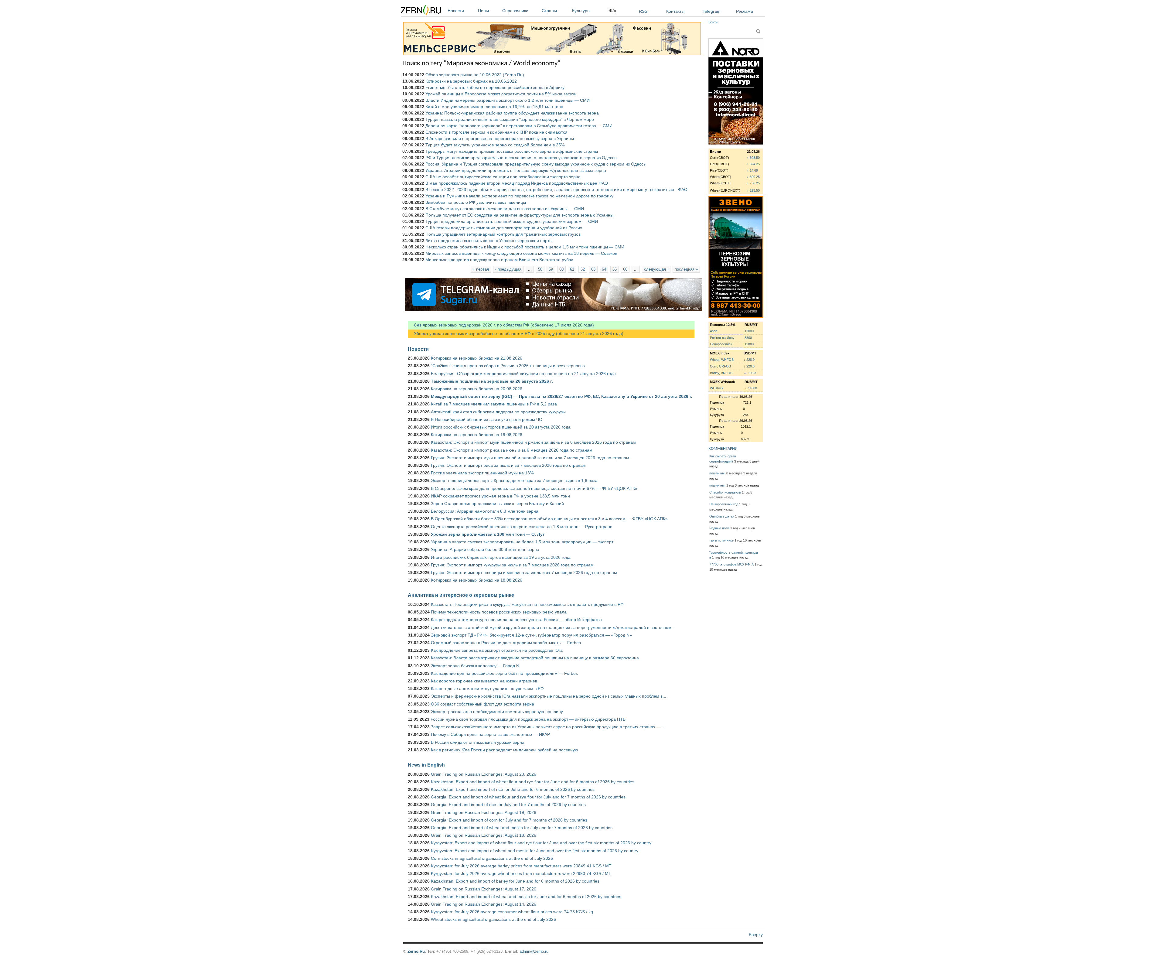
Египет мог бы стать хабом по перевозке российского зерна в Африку (494, 87)
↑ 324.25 (753, 164)
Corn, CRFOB (720, 366)
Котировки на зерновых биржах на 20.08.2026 (476, 388)
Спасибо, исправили (725, 492)
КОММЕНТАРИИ (723, 448)
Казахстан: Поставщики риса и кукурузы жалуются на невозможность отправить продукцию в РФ (527, 604)
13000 (749, 331)
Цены (483, 11)
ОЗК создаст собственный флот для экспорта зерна (482, 704)
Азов (713, 331)
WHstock (717, 388)
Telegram (712, 11)
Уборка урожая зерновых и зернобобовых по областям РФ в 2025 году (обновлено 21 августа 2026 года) (515, 333)
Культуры (581, 11)
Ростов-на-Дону (722, 338)
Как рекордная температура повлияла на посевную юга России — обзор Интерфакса (516, 619)
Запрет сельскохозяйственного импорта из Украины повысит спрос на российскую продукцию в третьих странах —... (547, 726)
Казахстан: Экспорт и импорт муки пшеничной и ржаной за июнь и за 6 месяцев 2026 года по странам (533, 442)
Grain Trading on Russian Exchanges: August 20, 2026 (483, 774)
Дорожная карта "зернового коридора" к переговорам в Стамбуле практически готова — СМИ (518, 125)
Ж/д (612, 11)
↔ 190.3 (750, 373)
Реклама (744, 11)
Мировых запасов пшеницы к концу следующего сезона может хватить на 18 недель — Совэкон (521, 253)
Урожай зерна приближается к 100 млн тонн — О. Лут (488, 534)
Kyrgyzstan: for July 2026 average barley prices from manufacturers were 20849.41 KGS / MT (521, 865)
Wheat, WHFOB (722, 359)
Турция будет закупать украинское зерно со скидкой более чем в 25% (494, 144)
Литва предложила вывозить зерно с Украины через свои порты (488, 240)
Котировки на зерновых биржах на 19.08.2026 (476, 434)
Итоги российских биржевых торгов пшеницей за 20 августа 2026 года (501, 427)
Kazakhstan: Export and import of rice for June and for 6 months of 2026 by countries (513, 789)
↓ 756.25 (753, 183)
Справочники (515, 11)
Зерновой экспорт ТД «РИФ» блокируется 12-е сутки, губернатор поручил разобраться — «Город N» (531, 635)
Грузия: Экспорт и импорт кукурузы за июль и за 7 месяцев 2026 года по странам (512, 564)
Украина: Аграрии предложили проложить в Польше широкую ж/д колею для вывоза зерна (515, 170)
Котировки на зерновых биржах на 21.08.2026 (476, 358)
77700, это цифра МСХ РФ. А (731, 564)
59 (551, 269)
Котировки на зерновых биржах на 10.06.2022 (471, 81)
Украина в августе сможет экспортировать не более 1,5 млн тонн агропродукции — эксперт (522, 541)
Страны (549, 11)
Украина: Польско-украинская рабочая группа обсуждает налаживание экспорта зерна (512, 113)
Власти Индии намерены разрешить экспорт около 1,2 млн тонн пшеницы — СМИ (507, 100)
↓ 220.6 (749, 366)
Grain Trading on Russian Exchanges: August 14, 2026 (483, 904)
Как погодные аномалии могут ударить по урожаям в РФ (487, 688)
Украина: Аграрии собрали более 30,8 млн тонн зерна (485, 549)
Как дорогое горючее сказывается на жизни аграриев (484, 680)
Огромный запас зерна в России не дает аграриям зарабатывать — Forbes (506, 642)
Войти (713, 22)
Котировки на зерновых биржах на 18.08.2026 (476, 580)
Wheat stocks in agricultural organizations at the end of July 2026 (493, 919)
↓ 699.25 (753, 177)
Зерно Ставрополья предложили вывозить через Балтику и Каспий (497, 503)
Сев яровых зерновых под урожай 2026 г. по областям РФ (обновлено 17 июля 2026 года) (501, 325)
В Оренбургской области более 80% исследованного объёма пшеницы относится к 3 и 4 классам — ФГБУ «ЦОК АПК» (549, 518)
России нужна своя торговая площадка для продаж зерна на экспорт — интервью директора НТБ (528, 719)
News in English (426, 764)
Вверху (756, 934)
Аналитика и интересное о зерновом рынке (461, 595)
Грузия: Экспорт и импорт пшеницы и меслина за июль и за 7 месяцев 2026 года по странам (524, 572)
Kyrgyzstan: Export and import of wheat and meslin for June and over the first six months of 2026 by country (534, 850)
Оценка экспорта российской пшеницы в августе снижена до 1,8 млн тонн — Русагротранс (521, 526)
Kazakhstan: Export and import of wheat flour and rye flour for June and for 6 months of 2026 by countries (532, 781)
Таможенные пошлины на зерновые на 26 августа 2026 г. (492, 381)
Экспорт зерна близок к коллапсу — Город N (475, 665)
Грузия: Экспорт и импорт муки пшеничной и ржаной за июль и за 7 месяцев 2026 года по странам (530, 457)
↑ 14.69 (752, 170)
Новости (456, 11)
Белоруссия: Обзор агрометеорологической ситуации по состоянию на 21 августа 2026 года (523, 373)
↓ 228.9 (749, 359)
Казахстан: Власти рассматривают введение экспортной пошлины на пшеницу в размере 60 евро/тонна (535, 657)
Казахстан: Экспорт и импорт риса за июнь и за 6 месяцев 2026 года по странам (511, 450)
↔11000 (751, 388)
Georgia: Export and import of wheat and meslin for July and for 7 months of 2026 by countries (521, 827)
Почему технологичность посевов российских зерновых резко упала (499, 612)
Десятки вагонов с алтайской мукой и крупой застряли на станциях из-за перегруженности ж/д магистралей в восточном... (553, 627)
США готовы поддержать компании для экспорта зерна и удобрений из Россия (503, 227)
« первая (481, 269)
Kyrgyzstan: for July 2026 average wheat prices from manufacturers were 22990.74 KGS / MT (521, 873)
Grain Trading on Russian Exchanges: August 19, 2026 (483, 812)
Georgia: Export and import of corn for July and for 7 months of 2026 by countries (509, 820)
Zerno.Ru (416, 951)
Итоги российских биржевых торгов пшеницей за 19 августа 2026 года (501, 557)
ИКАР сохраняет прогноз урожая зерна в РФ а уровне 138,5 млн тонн (500, 496)
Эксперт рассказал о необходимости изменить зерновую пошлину (497, 711)
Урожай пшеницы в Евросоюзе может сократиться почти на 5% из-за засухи (501, 93)
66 (625, 269)
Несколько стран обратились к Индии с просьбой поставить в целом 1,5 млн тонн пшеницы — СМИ (524, 246)
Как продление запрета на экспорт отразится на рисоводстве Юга (497, 650)
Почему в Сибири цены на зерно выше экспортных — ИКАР (490, 734)
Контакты (675, 11)
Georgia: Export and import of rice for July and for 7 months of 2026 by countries (508, 804)
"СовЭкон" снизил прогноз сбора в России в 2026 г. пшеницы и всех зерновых (508, 365)
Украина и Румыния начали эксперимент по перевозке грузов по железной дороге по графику (519, 195)
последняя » (686, 269)
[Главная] (421, 11)
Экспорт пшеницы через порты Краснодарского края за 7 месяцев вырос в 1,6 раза (514, 480)
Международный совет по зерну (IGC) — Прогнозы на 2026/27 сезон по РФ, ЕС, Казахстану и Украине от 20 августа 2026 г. (561, 396)
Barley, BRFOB (721, 373)
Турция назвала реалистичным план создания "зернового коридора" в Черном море (509, 119)
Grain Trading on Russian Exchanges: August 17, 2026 (483, 889)
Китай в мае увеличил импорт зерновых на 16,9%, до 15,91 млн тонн (494, 106)
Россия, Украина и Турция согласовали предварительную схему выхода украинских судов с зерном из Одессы (535, 164)
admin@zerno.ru (534, 951)
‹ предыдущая (508, 269)
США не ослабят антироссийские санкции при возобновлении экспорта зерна (503, 176)
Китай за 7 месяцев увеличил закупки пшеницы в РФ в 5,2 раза (494, 403)
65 (614, 269)
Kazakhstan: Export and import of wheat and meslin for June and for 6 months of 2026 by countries (526, 896)
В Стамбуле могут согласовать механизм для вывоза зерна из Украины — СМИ (504, 208)
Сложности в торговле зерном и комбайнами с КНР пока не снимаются (496, 132)
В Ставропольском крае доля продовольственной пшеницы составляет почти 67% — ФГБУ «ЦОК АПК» (534, 488)
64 (604, 269)
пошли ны (717, 473)
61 (572, 269)
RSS (643, 11)
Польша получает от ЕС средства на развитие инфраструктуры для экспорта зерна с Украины (519, 215)
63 (593, 269)
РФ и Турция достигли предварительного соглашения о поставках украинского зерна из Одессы (521, 157)
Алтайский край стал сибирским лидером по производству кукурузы (498, 411)
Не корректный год (723, 504)
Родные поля (719, 528)
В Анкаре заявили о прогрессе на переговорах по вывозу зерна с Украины (499, 138)
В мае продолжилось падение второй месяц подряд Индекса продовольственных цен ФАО (516, 183)
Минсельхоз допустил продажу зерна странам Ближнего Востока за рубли (499, 259)
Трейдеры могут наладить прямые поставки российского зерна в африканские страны (511, 151)
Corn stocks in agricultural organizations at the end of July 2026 (492, 858)
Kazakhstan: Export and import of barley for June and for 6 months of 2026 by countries (515, 881)
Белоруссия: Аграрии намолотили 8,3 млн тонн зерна (484, 511)
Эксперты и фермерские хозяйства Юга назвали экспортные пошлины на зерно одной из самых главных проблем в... (548, 696)
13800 (749, 344)
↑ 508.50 (753, 157)
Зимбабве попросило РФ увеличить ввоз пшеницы (475, 202)
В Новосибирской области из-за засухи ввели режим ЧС (486, 419)
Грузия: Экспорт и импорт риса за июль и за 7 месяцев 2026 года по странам (508, 465)
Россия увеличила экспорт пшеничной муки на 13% (482, 472)
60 (561, 269)
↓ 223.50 (753, 190)
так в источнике (721, 540)
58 (540, 269)
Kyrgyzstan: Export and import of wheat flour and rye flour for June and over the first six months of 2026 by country (541, 842)
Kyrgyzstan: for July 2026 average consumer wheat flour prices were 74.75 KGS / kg (512, 911)
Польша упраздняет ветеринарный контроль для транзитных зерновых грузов (503, 234)
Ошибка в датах (721, 516)
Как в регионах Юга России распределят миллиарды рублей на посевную (504, 749)
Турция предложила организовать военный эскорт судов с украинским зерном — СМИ (511, 221)
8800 (748, 338)
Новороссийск (721, 344)
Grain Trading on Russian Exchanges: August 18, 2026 (483, 835)
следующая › (656, 269)
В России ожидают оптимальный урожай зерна (477, 742)
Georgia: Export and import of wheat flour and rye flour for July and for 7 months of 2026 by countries (528, 796)
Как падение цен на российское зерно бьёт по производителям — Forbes (504, 673)
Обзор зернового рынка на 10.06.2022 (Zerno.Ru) (474, 74)
